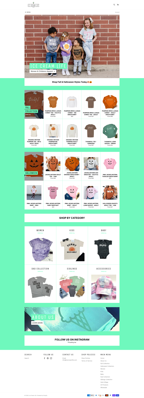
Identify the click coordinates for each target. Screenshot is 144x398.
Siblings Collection (106, 379)
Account (117, 12)
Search (26, 358)
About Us (103, 361)
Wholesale (103, 387)
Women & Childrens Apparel (43, 71)
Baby (102, 374)
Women (102, 369)
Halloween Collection (107, 366)
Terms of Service (87, 361)
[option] (72, 46)
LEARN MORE (37, 323)
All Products (104, 385)
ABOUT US (43, 317)
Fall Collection (105, 363)
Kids (101, 371)
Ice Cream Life (32, 395)
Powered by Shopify (42, 395)
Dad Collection (105, 377)
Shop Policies (86, 358)
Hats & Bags (104, 382)
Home (102, 358)
